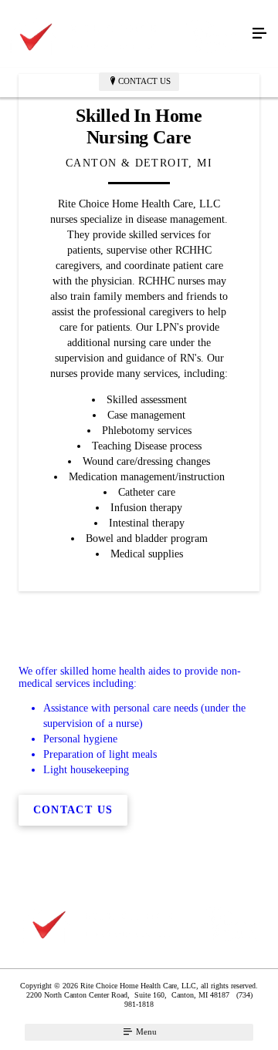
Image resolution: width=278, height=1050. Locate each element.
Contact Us (144, 81)
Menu (145, 1031)
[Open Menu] (259, 34)
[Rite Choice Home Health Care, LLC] (123, 34)
